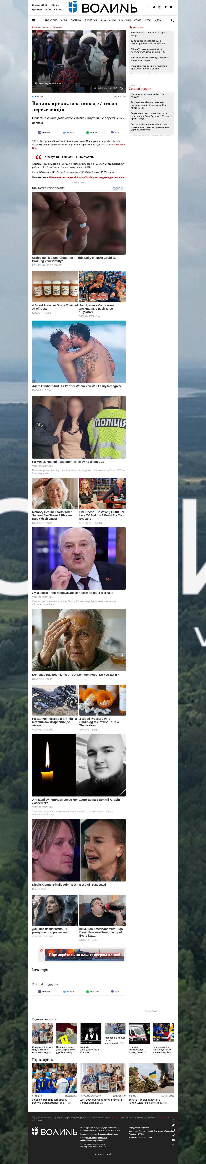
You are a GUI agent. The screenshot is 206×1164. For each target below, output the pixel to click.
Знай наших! (108, 20)
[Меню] (34, 20)
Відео (157, 20)
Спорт (137, 20)
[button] (55, 5)
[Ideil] (103, 1154)
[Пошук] (172, 20)
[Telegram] (165, 8)
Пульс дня (51, 20)
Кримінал (125, 20)
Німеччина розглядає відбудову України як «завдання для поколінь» (87, 177)
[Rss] (173, 1145)
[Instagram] (159, 8)
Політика (76, 20)
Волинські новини (40, 27)
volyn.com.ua (115, 1118)
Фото (148, 20)
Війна (63, 20)
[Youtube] (171, 8)
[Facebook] (148, 8)
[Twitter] (154, 8)
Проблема (91, 20)
